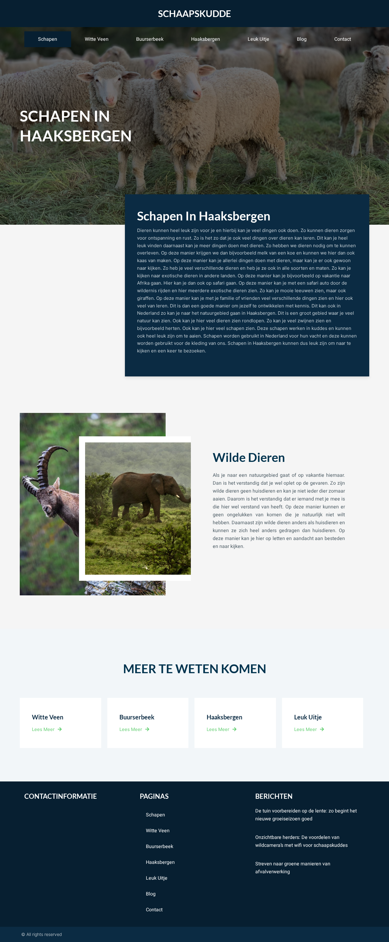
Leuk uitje (258, 39)
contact (342, 39)
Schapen (47, 39)
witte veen (96, 39)
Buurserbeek (150, 39)
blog (302, 39)
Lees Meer (43, 729)
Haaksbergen (205, 39)
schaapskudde (194, 13)
